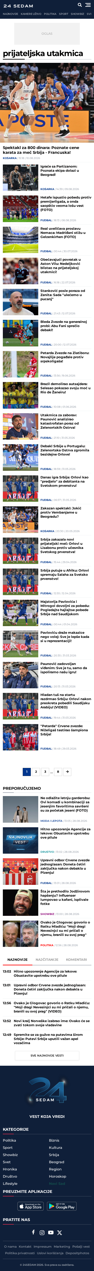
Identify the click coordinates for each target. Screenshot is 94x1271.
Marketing (62, 1247)
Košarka (10, 158)
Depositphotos (77, 1253)
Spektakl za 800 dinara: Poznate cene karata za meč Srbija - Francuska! (41, 150)
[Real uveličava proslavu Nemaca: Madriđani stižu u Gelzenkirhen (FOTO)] (20, 240)
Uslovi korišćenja (50, 1253)
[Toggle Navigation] (88, 5)
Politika (50, 14)
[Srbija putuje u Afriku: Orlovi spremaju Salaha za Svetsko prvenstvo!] (20, 582)
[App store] (30, 1206)
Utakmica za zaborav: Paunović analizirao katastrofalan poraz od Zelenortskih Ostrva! (59, 421)
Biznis (54, 1140)
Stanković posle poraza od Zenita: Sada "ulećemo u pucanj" (62, 295)
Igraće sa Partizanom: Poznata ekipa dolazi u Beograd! (59, 170)
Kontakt (25, 1247)
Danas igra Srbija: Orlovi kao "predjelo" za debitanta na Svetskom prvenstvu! (64, 481)
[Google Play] (62, 1206)
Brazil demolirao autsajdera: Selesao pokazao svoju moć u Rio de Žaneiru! (65, 388)
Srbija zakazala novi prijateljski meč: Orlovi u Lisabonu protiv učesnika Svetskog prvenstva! (61, 546)
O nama (10, 1247)
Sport (63, 14)
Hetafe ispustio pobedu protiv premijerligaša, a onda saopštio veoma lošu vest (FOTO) (65, 203)
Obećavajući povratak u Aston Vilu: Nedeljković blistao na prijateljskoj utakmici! (60, 266)
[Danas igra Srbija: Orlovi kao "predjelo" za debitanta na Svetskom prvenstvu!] (20, 488)
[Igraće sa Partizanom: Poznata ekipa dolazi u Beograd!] (20, 177)
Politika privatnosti (20, 1253)
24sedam (29, 1265)
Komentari (76, 959)
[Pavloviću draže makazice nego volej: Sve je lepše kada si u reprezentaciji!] (20, 644)
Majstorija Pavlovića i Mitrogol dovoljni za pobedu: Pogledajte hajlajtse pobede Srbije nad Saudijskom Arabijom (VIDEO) (64, 608)
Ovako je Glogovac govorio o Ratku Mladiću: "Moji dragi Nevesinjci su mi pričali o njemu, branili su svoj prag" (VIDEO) (65, 928)
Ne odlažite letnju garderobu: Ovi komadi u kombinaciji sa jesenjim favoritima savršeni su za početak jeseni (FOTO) (65, 804)
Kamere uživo (31, 14)
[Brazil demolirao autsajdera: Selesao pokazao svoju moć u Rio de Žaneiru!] (20, 395)
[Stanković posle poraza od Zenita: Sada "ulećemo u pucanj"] (20, 302)
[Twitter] (59, 1233)
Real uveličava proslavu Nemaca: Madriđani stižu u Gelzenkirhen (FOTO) (62, 233)
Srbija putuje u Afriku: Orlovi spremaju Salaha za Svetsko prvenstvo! (64, 575)
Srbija (54, 1155)
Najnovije (10, 14)
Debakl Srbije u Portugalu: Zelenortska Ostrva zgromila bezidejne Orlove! (64, 450)
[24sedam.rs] (18, 6)
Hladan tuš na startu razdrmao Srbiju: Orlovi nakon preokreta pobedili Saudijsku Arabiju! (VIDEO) (65, 701)
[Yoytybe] (51, 1233)
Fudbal (46, 220)
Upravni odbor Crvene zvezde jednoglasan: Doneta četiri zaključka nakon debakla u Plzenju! (65, 866)
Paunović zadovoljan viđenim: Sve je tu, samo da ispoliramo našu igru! (63, 668)
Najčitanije (47, 959)
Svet (90, 14)
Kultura (55, 1147)
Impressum (43, 1247)
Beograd (56, 1162)
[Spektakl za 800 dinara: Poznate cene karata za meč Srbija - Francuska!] (47, 103)
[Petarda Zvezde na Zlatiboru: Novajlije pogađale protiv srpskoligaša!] (20, 364)
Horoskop (57, 1176)
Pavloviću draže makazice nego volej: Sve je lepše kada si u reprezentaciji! (64, 637)
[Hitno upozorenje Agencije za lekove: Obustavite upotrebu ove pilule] (20, 840)
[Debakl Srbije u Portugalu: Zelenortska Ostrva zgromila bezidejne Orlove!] (20, 457)
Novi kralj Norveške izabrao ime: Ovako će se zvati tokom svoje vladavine (52, 1023)
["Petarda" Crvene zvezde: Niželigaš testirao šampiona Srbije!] (20, 737)
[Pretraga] (80, 5)
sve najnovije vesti (47, 1055)
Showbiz (77, 14)
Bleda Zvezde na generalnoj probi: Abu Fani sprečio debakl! (63, 326)
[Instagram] (42, 1233)
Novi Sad (57, 1184)
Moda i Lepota (51, 821)
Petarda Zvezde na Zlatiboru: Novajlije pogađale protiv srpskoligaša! (64, 357)
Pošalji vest (81, 1247)
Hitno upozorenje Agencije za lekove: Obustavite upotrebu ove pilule (65, 833)
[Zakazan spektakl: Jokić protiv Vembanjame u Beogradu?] (20, 519)
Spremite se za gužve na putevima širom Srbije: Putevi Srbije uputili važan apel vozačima (48, 1039)
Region (55, 1169)
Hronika (10, 1169)
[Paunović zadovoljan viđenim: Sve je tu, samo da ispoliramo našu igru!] (20, 675)
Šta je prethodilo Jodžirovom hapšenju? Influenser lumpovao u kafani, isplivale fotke (65, 897)
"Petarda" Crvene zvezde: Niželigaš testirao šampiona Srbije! (64, 730)
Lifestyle (10, 1183)
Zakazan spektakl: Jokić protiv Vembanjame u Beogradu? (60, 512)
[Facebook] (33, 1232)
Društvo (47, 852)
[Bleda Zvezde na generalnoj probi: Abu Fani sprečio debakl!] (20, 333)
